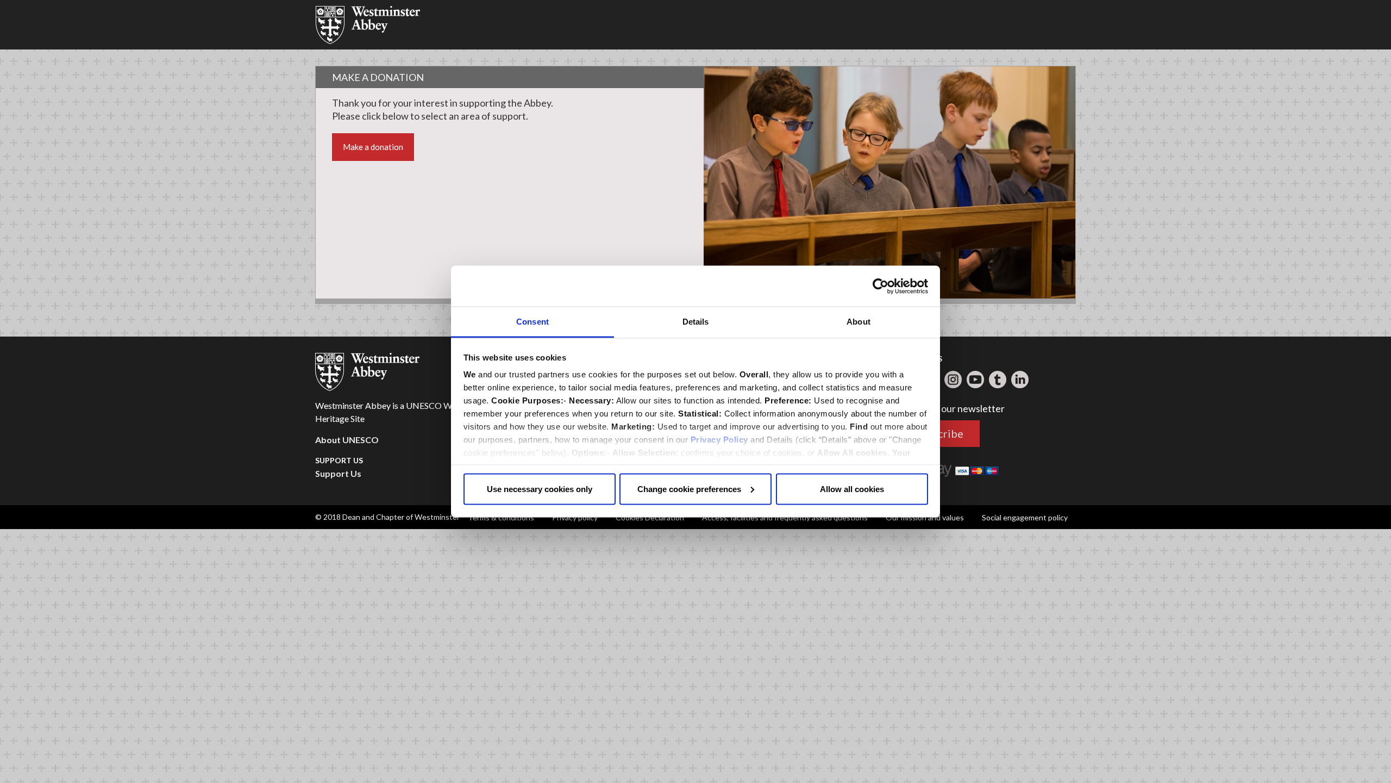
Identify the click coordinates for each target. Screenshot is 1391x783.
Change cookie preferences (689, 488)
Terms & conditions (501, 517)
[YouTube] (975, 379)
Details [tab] (695, 321)
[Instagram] (953, 379)
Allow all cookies (852, 488)
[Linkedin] (1020, 379)
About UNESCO (347, 439)
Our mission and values (925, 517)
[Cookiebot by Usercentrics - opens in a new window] (880, 286)
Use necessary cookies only (539, 488)
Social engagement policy (1025, 517)
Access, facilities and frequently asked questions (785, 517)
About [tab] (858, 321)
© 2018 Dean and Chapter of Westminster (387, 516)
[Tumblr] (997, 379)
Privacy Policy (719, 439)
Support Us (338, 473)
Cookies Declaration (650, 517)
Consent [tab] (532, 321)
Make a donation (373, 147)
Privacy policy (575, 517)
